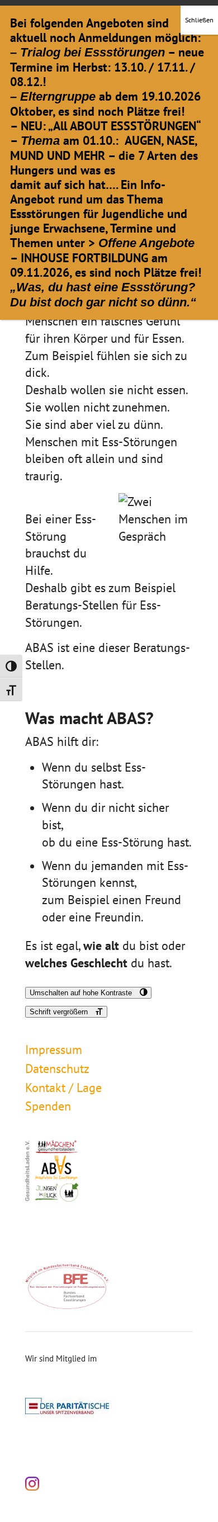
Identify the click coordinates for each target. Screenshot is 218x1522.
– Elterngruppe (53, 96)
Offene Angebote (146, 243)
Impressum (53, 1049)
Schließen (199, 20)
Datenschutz (57, 1068)
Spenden (48, 1106)
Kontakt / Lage (63, 1087)
